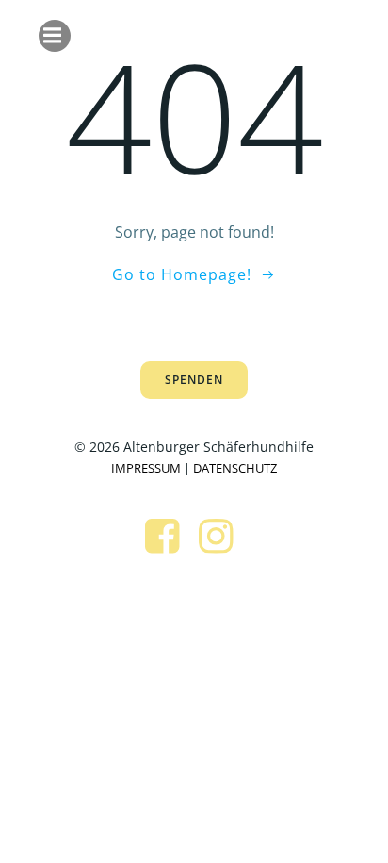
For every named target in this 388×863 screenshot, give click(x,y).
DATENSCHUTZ (235, 467)
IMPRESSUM (146, 467)
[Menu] (55, 36)
